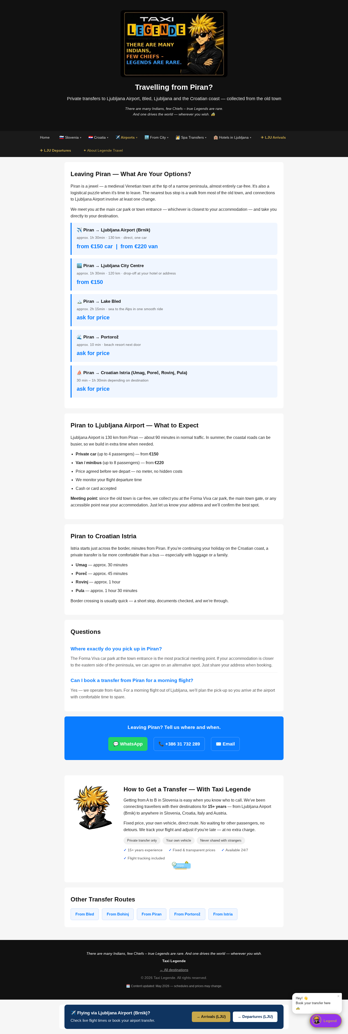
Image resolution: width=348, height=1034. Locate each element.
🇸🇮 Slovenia (70, 137)
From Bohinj (118, 914)
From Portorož (187, 914)
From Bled (84, 914)
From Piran (152, 914)
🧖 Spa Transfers (191, 137)
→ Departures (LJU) (255, 1017)
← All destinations (174, 970)
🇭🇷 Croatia (98, 137)
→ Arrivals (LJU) (211, 1017)
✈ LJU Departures (55, 150)
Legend (330, 1021)
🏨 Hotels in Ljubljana (232, 137)
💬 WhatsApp (128, 744)
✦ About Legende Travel (103, 150)
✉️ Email (225, 744)
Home (45, 137)
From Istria (223, 914)
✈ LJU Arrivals (273, 137)
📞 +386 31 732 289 (179, 744)
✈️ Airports (126, 137)
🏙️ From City (156, 137)
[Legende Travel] (93, 808)
